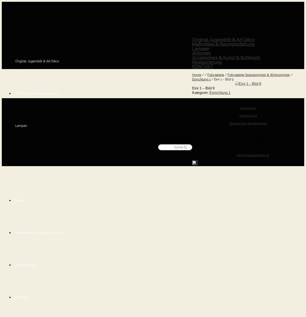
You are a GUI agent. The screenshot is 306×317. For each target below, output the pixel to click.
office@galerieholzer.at (253, 155)
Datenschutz (248, 115)
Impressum (248, 108)
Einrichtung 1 (220, 93)
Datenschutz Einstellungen (248, 123)
